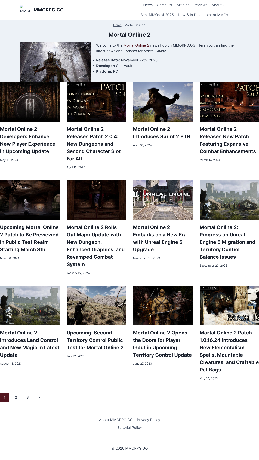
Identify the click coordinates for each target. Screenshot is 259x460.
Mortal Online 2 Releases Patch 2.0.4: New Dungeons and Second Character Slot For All (94, 144)
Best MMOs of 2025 (157, 15)
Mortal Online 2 (136, 45)
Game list (164, 5)
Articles (183, 5)
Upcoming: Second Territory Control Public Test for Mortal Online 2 (95, 340)
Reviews (200, 5)
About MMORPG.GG (116, 420)
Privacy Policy (148, 420)
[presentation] (30, 102)
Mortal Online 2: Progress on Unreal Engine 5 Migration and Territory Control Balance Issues (227, 242)
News (148, 5)
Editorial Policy (129, 427)
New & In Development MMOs (203, 15)
